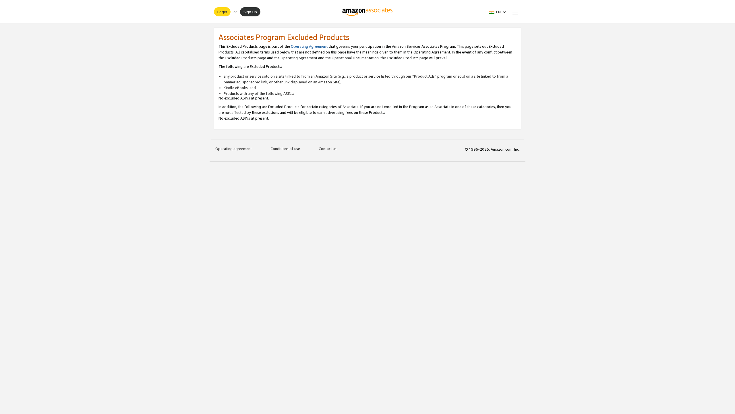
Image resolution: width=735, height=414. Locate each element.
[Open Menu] (514, 11)
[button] (498, 11)
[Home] (368, 11)
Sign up (250, 11)
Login (222, 11)
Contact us (327, 148)
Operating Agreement (309, 46)
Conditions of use (285, 148)
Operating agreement (233, 148)
